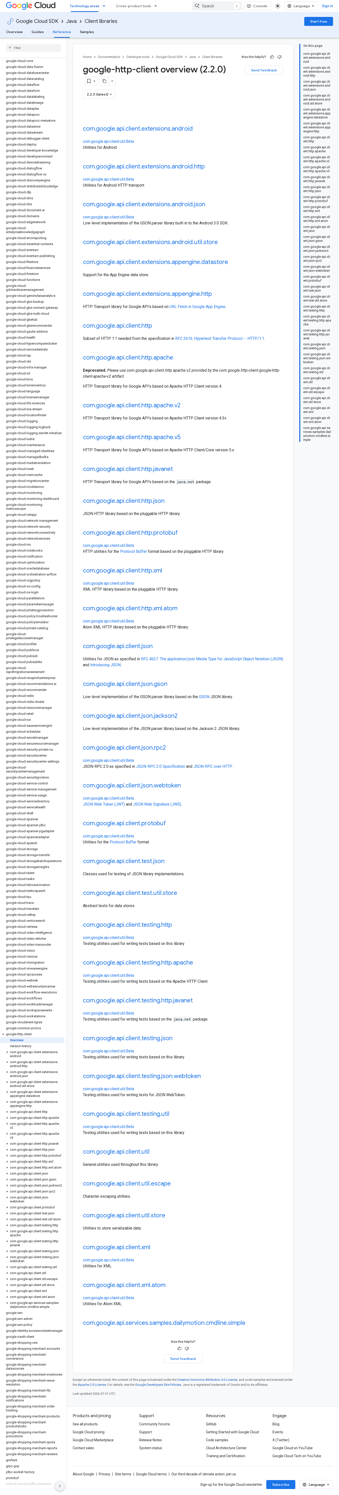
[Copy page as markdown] (104, 81)
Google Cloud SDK (37, 21)
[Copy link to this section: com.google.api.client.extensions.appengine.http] (217, 294)
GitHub (211, 1424)
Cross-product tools (133, 6)
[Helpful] (272, 57)
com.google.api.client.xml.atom (124, 1285)
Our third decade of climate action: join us (203, 1474)
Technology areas (85, 6)
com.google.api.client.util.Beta (108, 141)
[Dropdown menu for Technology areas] (105, 6)
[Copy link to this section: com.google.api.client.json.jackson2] (182, 716)
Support (145, 1432)
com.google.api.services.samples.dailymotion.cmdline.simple (164, 1323)
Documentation (109, 57)
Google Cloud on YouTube (292, 1448)
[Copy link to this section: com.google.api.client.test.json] (169, 862)
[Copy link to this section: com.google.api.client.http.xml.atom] (182, 609)
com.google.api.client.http (117, 325)
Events (277, 1432)
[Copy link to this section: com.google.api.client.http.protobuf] (183, 533)
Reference (62, 32)
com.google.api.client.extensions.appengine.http (147, 294)
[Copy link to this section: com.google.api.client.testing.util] (174, 1114)
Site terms (123, 1474)
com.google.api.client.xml (116, 1247)
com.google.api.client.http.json (124, 501)
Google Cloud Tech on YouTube (296, 1456)
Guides (38, 32)
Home (87, 57)
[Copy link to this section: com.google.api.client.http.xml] (167, 571)
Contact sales (83, 1448)
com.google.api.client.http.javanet (128, 469)
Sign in (327, 6)
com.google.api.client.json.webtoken (132, 785)
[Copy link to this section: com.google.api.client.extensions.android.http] (210, 167)
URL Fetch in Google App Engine (197, 306)
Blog (275, 1424)
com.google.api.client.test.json (124, 861)
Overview (14, 32)
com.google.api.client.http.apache (128, 357)
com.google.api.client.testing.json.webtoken (142, 1076)
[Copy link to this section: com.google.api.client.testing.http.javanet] (198, 1001)
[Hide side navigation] (60, 1486)
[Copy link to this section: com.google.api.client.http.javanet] (178, 469)
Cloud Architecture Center (226, 1448)
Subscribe (280, 1484)
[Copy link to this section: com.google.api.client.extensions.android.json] (210, 205)
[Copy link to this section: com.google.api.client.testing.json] (177, 1039)
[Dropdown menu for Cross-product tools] (157, 6)
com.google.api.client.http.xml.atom (130, 608)
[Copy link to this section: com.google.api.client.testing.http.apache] (198, 963)
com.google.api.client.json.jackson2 (130, 716)
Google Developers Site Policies (158, 1385)
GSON (204, 696)
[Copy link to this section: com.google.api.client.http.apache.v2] (185, 406)
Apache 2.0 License (92, 1385)
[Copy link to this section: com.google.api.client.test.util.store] (182, 893)
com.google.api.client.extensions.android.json (144, 204)
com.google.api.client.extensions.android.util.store (150, 242)
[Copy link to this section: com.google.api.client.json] (158, 647)
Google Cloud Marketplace (93, 1440)
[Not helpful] (279, 57)
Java (71, 21)
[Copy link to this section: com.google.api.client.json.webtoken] (186, 786)
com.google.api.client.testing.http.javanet (138, 1000)
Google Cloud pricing (88, 1432)
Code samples (217, 1440)
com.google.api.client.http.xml (122, 570)
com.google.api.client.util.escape (127, 1183)
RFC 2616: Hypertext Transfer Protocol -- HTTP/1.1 (219, 338)
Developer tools (138, 57)
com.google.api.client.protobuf (124, 823)
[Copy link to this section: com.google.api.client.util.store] (170, 1216)
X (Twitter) (280, 1440)
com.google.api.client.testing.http (127, 924)
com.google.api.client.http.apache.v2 (131, 405)
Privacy (104, 1474)
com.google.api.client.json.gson (125, 684)
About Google (83, 1474)
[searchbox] (33, 48)
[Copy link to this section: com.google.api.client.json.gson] (172, 684)
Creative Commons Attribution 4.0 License (207, 1380)
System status (150, 1448)
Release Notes (150, 1440)
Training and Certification (225, 1456)
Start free (318, 21)
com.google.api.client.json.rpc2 (124, 747)
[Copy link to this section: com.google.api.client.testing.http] (177, 925)
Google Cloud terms (151, 1474)
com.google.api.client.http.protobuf (130, 532)
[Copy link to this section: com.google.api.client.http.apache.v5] (186, 438)
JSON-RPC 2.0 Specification (160, 766)
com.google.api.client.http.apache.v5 (132, 437)
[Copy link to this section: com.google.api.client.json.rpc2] (171, 748)
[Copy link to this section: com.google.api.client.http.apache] (178, 358)
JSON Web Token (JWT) (104, 804)
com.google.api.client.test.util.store (130, 893)
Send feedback (264, 70)
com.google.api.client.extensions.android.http (144, 166)
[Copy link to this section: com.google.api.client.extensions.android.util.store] (223, 243)
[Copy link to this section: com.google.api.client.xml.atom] (170, 1286)
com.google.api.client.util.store (124, 1215)
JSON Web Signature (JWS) (157, 804)
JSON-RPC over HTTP (212, 766)
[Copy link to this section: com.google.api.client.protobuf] (171, 824)
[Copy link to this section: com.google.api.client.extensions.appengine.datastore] (233, 262)
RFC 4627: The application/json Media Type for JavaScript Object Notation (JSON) (212, 659)
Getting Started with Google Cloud (232, 1432)
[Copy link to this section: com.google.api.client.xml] (155, 1248)
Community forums (154, 1424)
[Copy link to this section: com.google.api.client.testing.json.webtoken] (206, 1077)
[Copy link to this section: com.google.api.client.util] (155, 1152)
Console (260, 6)
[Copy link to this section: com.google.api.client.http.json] (169, 501)
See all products (85, 1424)
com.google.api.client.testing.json (127, 1038)
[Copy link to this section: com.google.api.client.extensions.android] (198, 129)
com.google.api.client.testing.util (126, 1114)
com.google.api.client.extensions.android (138, 128)
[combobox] (217, 5)
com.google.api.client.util (116, 1151)
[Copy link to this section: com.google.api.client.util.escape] (176, 1184)
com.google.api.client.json (118, 646)
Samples (87, 32)
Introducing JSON (105, 665)
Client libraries (101, 21)
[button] (32, 1034)
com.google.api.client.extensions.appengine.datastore (155, 262)
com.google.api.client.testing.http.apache (138, 962)
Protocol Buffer (133, 551)
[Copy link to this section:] (88, 115)
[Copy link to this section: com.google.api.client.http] (157, 326)
